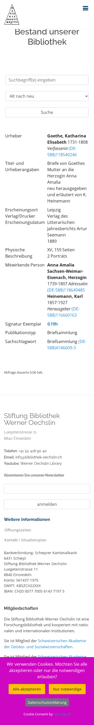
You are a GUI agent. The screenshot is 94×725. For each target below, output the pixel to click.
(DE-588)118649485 (66, 290)
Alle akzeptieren (27, 689)
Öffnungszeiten (17, 529)
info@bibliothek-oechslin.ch (38, 457)
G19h (52, 324)
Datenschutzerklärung (47, 702)
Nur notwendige (67, 689)
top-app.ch (62, 714)
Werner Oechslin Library (41, 463)
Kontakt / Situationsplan (25, 539)
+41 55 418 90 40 (33, 451)
